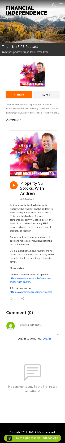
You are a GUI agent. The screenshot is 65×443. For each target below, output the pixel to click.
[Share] (23, 299)
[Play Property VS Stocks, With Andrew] (14, 185)
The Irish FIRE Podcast (20, 46)
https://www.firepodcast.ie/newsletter (31, 291)
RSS (48, 94)
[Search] (54, 4)
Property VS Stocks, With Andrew (32, 188)
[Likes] (11, 298)
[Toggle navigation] (61, 5)
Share (20, 94)
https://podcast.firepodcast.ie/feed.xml (26, 52)
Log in (47, 338)
